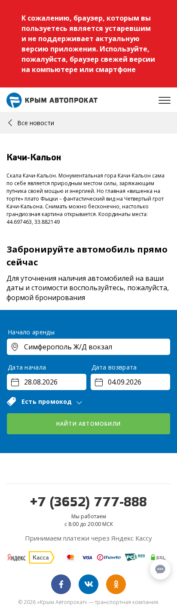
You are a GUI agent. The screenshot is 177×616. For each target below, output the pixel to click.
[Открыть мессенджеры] (160, 569)
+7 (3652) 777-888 (88, 503)
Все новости (35, 123)
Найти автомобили (88, 423)
